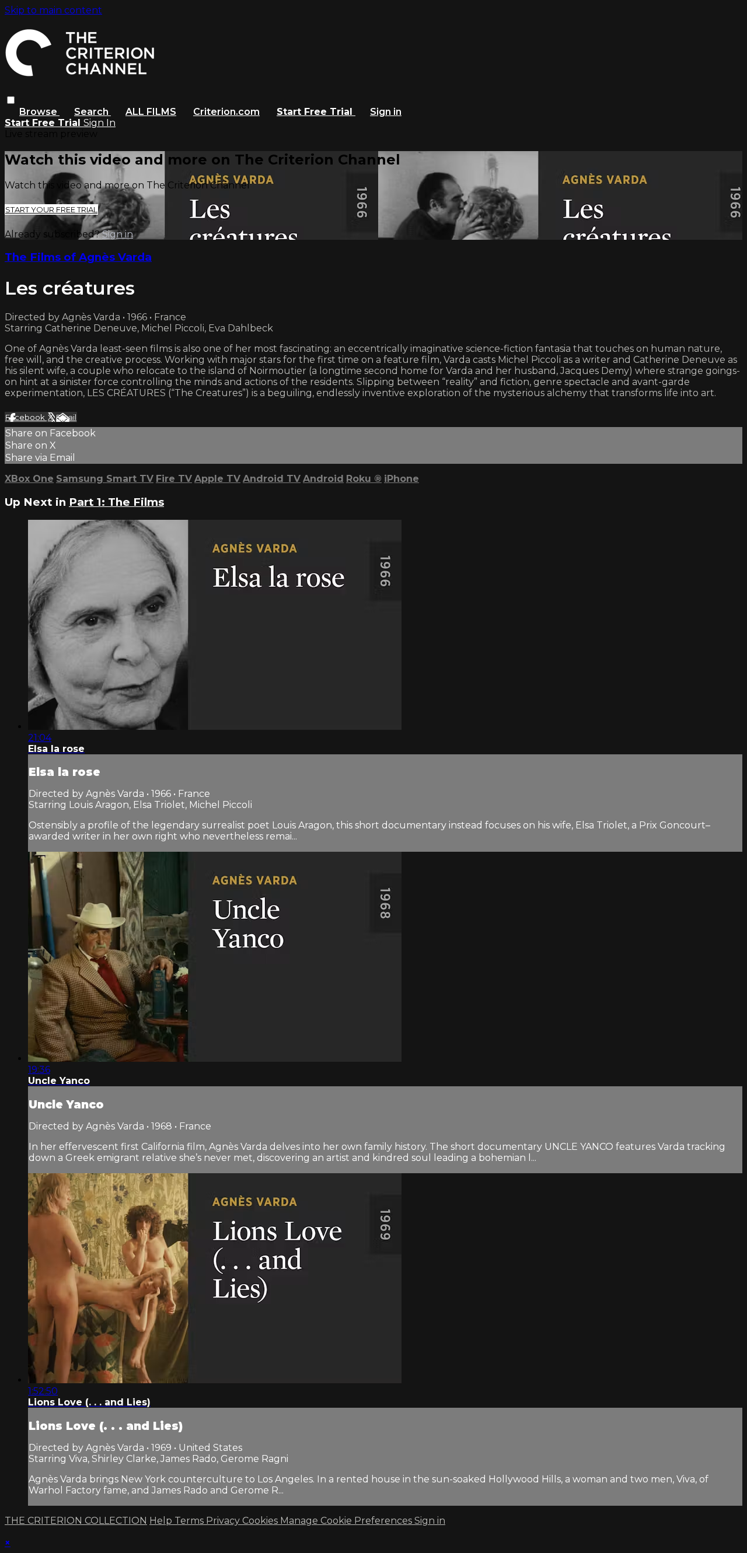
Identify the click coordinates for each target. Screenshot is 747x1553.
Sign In (99, 122)
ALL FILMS (150, 111)
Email (66, 417)
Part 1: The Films (116, 502)
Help (161, 1520)
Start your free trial (51, 209)
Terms (190, 1520)
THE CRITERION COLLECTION (76, 1520)
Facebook (26, 417)
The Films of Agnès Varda (78, 257)
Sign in (386, 111)
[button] (11, 100)
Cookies (261, 1520)
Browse (39, 111)
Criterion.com (226, 111)
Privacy (224, 1520)
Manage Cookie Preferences (347, 1520)
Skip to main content (53, 10)
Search (92, 111)
